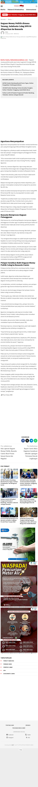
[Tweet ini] (27, 440)
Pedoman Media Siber (18, 728)
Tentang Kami (10, 725)
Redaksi (28, 725)
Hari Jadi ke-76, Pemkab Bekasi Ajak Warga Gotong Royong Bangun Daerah (28, 500)
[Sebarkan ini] (23, 440)
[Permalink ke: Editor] (2, 33)
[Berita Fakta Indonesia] (19, 6)
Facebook (10, 735)
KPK (4, 670)
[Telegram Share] (31, 440)
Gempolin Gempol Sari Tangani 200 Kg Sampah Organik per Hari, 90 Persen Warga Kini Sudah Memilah (28, 521)
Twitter (29, 735)
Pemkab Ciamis (7, 664)
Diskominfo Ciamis (9, 673)
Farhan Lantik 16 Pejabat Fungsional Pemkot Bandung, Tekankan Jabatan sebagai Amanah (9, 501)
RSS (29, 737)
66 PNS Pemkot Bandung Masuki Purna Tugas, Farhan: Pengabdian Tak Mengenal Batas (9, 482)
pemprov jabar (7, 667)
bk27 (13, 745)
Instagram (10, 737)
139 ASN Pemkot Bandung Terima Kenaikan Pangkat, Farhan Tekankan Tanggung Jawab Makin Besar (28, 482)
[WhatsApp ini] (35, 440)
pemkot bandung (8, 661)
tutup (20, 749)
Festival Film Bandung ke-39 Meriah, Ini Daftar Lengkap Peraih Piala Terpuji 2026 (9, 520)
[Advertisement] (19, 119)
